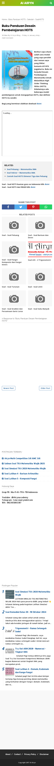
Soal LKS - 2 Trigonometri (39, 260)
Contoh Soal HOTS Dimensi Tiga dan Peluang (27, 176)
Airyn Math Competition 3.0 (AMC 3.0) (22, 458)
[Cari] (51, 2)
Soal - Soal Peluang (10, 235)
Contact (17, 754)
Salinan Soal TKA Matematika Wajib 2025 (24, 463)
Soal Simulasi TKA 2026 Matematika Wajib (25, 468)
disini (39, 103)
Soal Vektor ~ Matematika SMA (21, 173)
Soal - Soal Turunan (10, 287)
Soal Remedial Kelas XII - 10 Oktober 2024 (25, 612)
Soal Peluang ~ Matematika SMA (21, 169)
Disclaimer (44, 754)
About (7, 754)
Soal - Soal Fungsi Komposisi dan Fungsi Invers (11, 262)
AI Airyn (27, 3)
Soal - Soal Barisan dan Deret (38, 236)
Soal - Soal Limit (35, 287)
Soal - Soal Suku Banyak (38, 309)
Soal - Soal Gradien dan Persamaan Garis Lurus (12, 310)
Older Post (45, 388)
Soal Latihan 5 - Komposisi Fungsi (20, 478)
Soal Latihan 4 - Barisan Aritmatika (21, 473)
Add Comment (7, 38)
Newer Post (9, 388)
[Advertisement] (27, 12)
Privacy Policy (30, 754)
